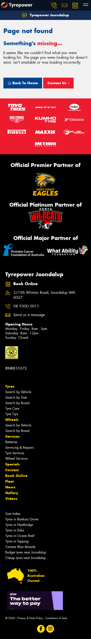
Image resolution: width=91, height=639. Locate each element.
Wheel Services (16, 458)
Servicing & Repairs (19, 447)
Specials (12, 464)
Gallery (11, 492)
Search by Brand (17, 403)
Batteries (11, 442)
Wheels (11, 419)
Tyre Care (12, 408)
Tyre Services (14, 453)
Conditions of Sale (56, 618)
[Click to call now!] (54, 5)
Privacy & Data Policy (30, 618)
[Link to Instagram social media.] (50, 629)
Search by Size (16, 397)
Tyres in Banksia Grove (21, 519)
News (10, 487)
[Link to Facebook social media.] (41, 629)
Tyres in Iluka (14, 530)
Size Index (12, 513)
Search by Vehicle (18, 392)
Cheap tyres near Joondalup (25, 558)
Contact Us (57, 83)
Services (12, 436)
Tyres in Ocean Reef (19, 536)
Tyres (9, 386)
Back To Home (24, 83)
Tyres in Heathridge (19, 525)
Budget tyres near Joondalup (25, 552)
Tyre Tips (11, 414)
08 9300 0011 (26, 306)
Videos (11, 498)
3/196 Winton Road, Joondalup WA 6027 (44, 295)
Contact (12, 470)
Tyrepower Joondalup (49, 15)
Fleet (9, 481)
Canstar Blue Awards (20, 547)
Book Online (16, 475)
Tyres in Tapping (17, 541)
